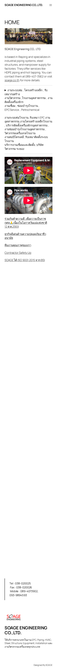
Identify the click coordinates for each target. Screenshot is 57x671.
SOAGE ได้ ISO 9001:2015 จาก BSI (25, 260)
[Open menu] (50, 5)
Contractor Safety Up (18, 252)
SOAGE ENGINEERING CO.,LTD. (24, 5)
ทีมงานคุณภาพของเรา (18, 245)
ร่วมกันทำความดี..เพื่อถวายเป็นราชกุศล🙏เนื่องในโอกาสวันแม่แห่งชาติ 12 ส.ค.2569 (26, 222)
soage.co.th (12, 80)
